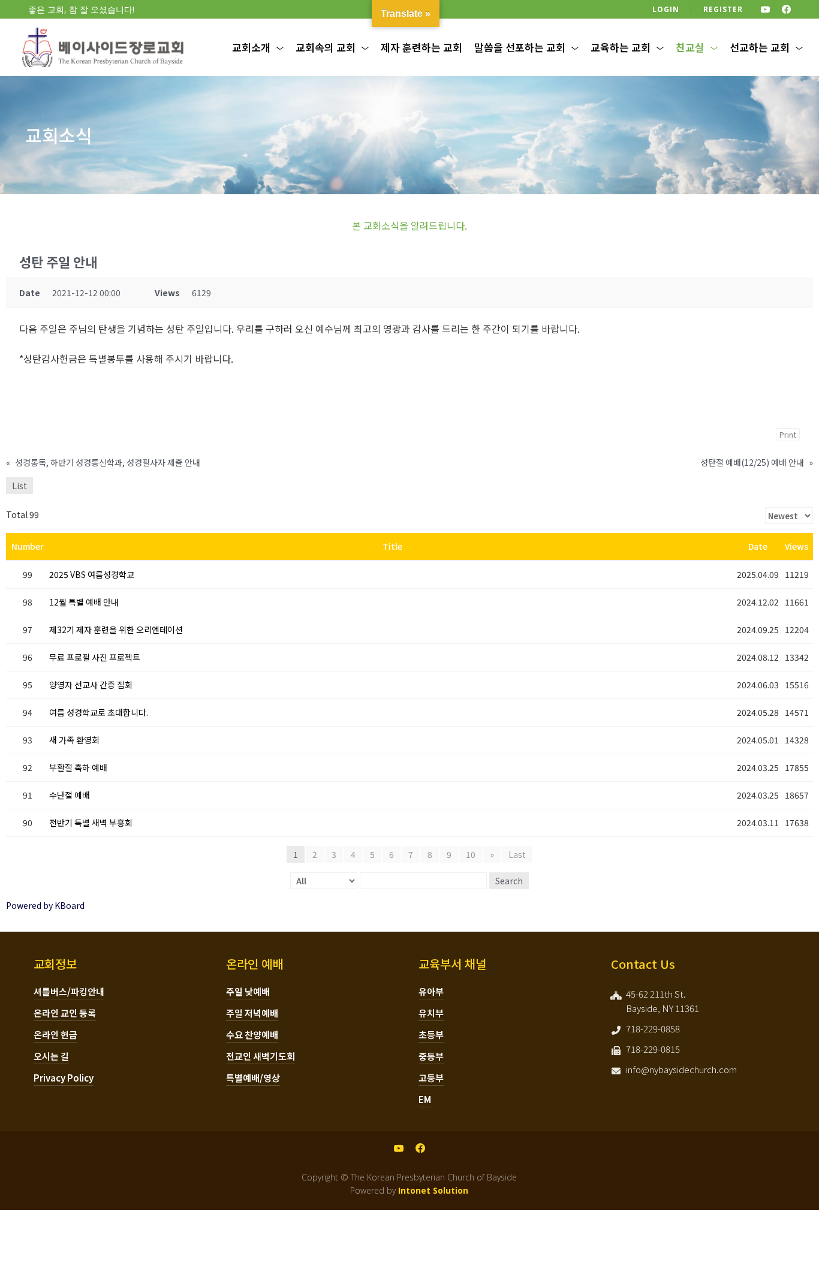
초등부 (431, 1034)
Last (517, 854)
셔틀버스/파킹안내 (69, 991)
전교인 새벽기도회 (260, 1056)
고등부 (431, 1077)
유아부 (431, 991)
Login (665, 9)
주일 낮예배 (248, 991)
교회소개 (251, 47)
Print (787, 434)
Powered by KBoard (45, 905)
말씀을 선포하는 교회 (519, 47)
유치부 (431, 1013)
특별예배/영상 (253, 1077)
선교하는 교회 (760, 47)
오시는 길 (51, 1056)
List (19, 486)
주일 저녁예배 (252, 1013)
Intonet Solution (433, 1190)
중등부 (431, 1056)
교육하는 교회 (621, 47)
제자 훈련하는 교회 (421, 47)
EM (424, 1099)
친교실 (690, 47)
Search (509, 881)
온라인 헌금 (55, 1034)
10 (470, 854)
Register (723, 9)
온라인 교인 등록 (65, 1013)
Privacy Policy (64, 1077)
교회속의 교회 (326, 47)
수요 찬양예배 (252, 1034)
